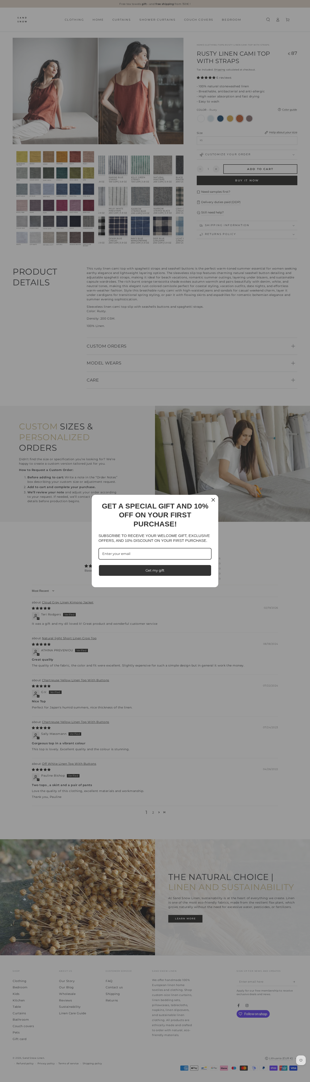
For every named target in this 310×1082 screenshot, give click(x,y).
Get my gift (155, 570)
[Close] (213, 500)
